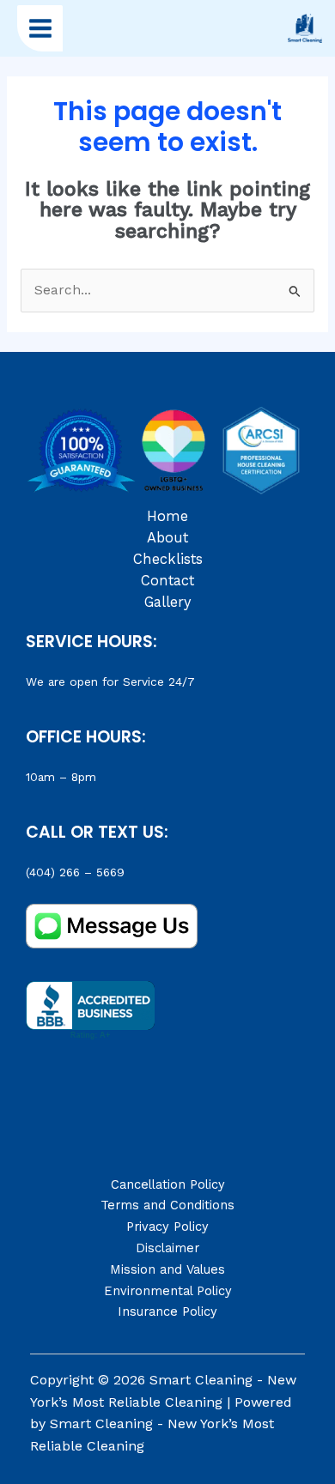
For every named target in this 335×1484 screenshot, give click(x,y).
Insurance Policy (167, 1311)
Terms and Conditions (167, 1205)
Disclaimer (167, 1248)
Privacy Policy (167, 1226)
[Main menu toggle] (40, 28)
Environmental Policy (168, 1291)
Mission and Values (167, 1269)
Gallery (167, 602)
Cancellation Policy (168, 1184)
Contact (167, 580)
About (167, 538)
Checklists (168, 559)
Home (167, 516)
